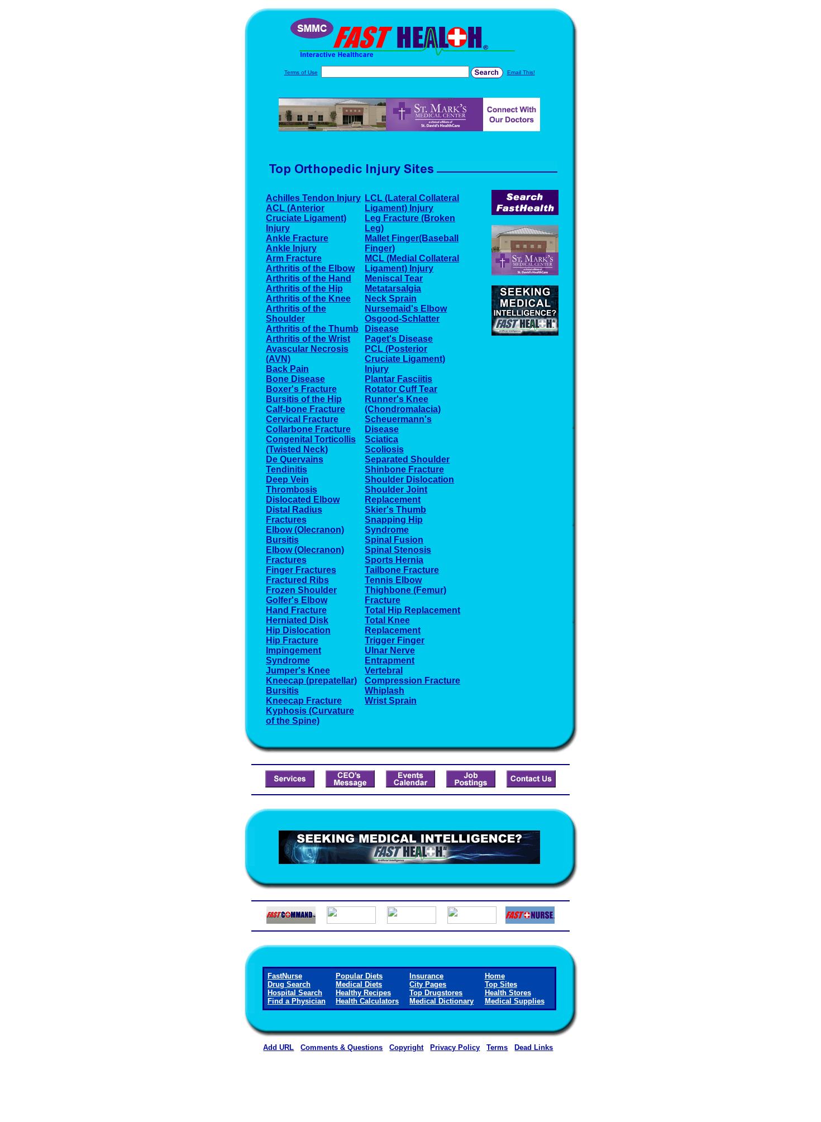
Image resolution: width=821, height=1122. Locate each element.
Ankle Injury (291, 248)
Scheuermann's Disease (398, 424)
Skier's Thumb (395, 509)
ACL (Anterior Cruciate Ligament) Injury (306, 218)
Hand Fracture (296, 610)
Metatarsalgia (393, 288)
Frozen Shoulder (301, 590)
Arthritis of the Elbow (310, 268)
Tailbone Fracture (402, 570)
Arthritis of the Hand (308, 278)
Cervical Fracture (302, 419)
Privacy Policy (455, 1047)
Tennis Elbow (393, 580)
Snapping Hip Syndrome (394, 524)
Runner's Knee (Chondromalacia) (403, 404)
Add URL (278, 1047)
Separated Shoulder (407, 459)
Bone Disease (295, 379)
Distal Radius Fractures (294, 514)
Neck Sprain (391, 298)
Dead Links (533, 1047)
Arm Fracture (294, 258)
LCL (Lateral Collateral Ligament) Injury (412, 203)
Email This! (521, 72)
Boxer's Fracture (301, 389)
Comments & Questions (341, 1047)
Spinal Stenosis (398, 550)
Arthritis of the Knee (308, 298)
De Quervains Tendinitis (294, 464)
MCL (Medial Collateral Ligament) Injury (412, 263)
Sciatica (381, 439)
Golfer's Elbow (296, 600)
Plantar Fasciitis (398, 379)
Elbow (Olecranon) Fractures (305, 555)
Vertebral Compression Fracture (412, 675)
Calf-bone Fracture (305, 409)
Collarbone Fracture (308, 429)
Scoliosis (384, 449)
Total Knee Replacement (393, 625)
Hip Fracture (292, 640)
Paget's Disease (399, 338)
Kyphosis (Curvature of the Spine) (310, 715)
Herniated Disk (297, 620)
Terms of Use (301, 72)
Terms (497, 1047)
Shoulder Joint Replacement (396, 494)
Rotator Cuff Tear (401, 389)
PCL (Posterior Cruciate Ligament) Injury (405, 359)
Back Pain (287, 369)
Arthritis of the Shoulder (296, 313)
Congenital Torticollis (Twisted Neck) (311, 444)
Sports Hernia (394, 560)
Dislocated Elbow (303, 499)
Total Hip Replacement (412, 610)
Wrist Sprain (391, 700)
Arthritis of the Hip (304, 288)
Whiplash (384, 690)
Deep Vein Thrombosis (291, 484)
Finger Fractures (301, 570)
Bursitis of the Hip (304, 399)
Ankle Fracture (297, 238)
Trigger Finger (394, 640)
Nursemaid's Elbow (406, 308)
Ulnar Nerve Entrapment (390, 655)
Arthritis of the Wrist (308, 338)
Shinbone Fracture (404, 469)
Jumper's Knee (298, 670)
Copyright (406, 1047)
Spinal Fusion (394, 540)
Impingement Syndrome (293, 655)
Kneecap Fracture (304, 700)
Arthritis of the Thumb (312, 328)
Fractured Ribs (297, 580)
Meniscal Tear (394, 278)
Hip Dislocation (298, 630)
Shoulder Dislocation (409, 479)
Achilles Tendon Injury (313, 198)
